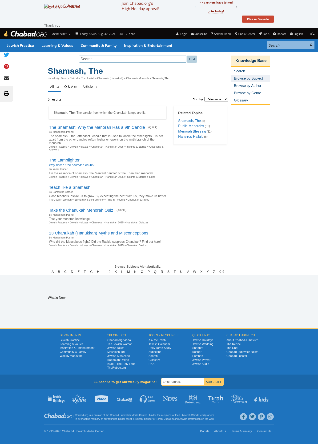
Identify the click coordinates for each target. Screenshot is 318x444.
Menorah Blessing (192, 131)
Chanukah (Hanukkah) (110, 78)
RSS (151, 364)
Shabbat (197, 348)
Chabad (114, 415)
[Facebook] (243, 416)
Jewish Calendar (159, 344)
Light (152, 176)
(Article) (121, 210)
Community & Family (99, 45)
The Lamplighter (64, 160)
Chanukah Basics (136, 245)
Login (183, 34)
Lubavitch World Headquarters (196, 415)
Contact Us (264, 431)
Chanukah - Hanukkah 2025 (107, 146)
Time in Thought (115, 199)
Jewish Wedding (202, 344)
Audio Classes (147, 398)
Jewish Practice (20, 45)
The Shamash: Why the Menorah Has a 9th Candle (97, 127)
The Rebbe (233, 344)
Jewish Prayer (201, 360)
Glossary (154, 360)
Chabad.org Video (119, 340)
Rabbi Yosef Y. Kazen (130, 418)
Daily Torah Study (160, 348)
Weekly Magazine (71, 356)
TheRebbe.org (116, 367)
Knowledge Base (57, 78)
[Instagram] (270, 416)
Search (153, 356)
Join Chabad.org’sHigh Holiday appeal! (140, 5)
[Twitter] (252, 416)
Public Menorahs (191, 126)
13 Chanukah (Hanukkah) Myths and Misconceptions (98, 233)
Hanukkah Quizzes (137, 222)
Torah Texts (216, 398)
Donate (281, 34)
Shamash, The (189, 121)
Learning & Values (57, 45)
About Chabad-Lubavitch (242, 340)
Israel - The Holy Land (121, 364)
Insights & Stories (136, 146)
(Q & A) (152, 127)
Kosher (196, 352)
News (170, 398)
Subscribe (155, 352)
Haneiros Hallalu (190, 136)
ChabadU (124, 398)
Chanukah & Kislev (138, 199)
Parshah (197, 356)
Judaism (169, 418)
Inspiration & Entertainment (148, 45)
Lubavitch (125, 415)
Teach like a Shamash (69, 187)
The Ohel (232, 348)
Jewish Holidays (79, 146)
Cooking (193, 398)
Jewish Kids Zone (118, 356)
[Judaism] (25, 33)
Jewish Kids (261, 398)
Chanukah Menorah (137, 78)
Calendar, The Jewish (82, 78)
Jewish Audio (200, 364)
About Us (220, 431)
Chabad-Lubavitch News (242, 352)
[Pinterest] (261, 416)
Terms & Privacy (241, 431)
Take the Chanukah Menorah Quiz (81, 210)
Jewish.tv (102, 398)
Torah (159, 418)
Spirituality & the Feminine (89, 199)
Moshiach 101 (116, 352)
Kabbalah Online (118, 360)
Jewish (183, 418)
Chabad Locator (236, 356)
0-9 (221, 272)
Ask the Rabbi (222, 34)
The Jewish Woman (60, 199)
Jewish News (115, 348)
